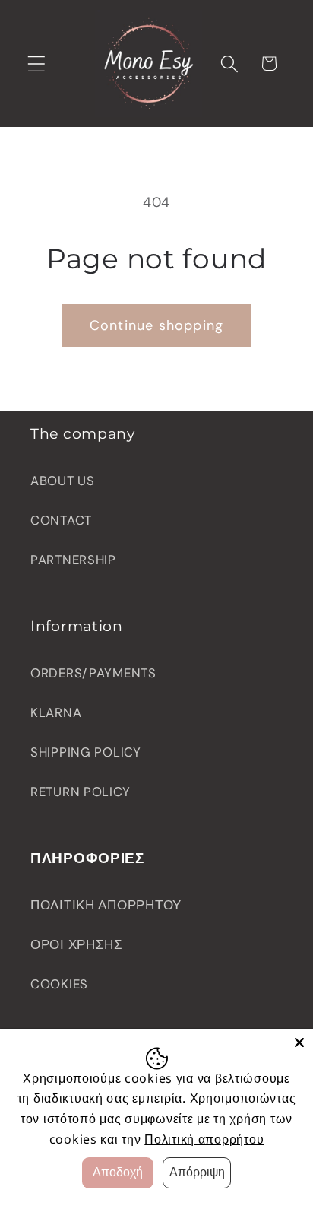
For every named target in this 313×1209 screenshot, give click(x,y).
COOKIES (59, 984)
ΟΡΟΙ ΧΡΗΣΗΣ (76, 944)
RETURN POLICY (80, 791)
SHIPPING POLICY (85, 752)
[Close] (299, 1042)
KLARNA (55, 712)
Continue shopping (156, 325)
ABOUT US (62, 480)
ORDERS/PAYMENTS (93, 673)
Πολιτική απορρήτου (204, 1139)
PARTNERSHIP (73, 559)
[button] (37, 63)
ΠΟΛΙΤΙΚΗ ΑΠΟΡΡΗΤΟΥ (106, 904)
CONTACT (61, 520)
